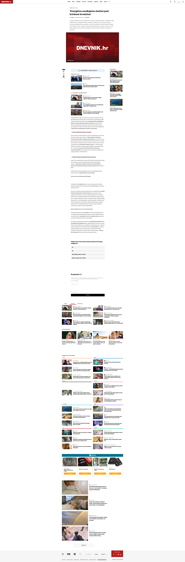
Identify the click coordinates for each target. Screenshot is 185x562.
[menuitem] (183, 1)
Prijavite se (88, 295)
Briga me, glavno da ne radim (79, 258)
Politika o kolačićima (92, 559)
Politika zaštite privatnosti (84, 559)
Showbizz (78, 1)
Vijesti (69, 1)
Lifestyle (84, 1)
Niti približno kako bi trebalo (79, 254)
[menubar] (183, 2)
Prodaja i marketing (69, 559)
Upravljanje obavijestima (102, 559)
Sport (73, 1)
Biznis (101, 1)
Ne (72, 250)
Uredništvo (63, 559)
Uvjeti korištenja (76, 559)
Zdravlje (96, 1)
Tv (109, 1)
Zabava (105, 1)
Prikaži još (83, 545)
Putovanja (90, 1)
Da (72, 247)
